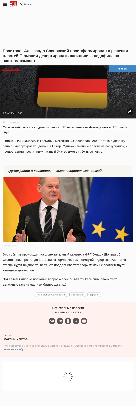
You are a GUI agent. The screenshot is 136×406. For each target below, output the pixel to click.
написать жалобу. (14, 349)
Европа (93, 294)
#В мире (122, 68)
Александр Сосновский (51, 294)
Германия (77, 294)
